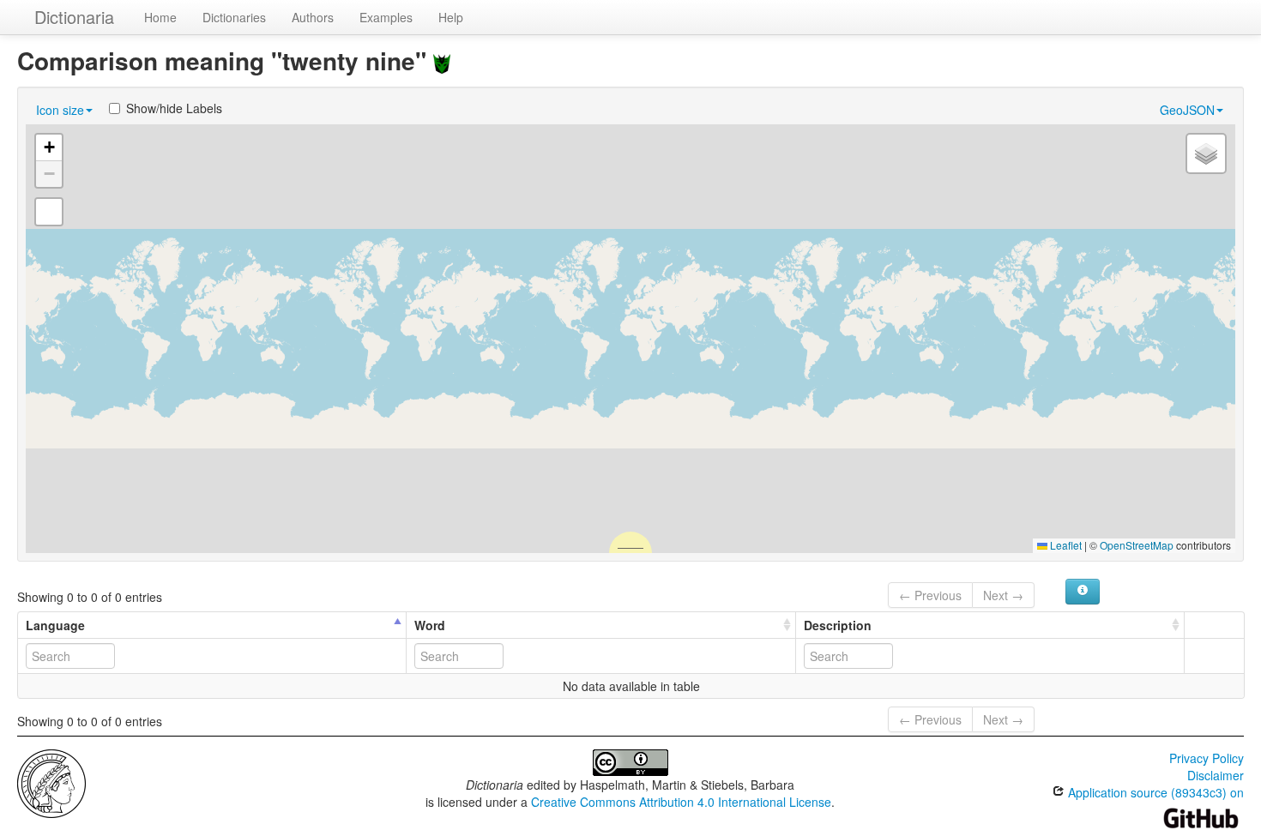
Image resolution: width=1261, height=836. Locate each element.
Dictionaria (74, 16)
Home (160, 17)
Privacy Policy (1206, 758)
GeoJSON (1187, 109)
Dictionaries (234, 17)
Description (838, 625)
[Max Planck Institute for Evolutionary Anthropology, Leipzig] (51, 782)
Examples (386, 17)
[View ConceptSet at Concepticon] (441, 60)
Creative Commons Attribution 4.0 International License (681, 801)
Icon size (60, 109)
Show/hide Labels (174, 108)
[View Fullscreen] (49, 212)
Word (429, 625)
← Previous (930, 595)
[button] (49, 148)
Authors (313, 17)
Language (55, 625)
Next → (1003, 595)
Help (450, 17)
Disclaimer (1215, 775)
